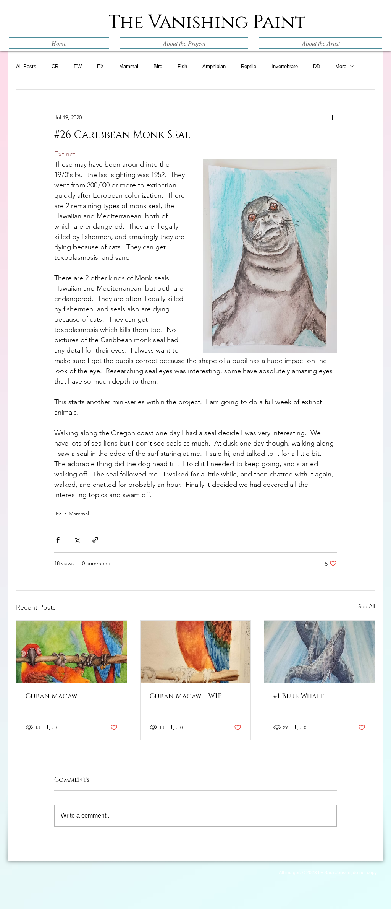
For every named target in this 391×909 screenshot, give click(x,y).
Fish (182, 66)
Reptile (248, 66)
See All (366, 606)
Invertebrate (284, 66)
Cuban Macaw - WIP (186, 696)
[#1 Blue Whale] (319, 652)
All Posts (26, 66)
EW (78, 66)
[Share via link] (95, 539)
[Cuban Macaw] (71, 652)
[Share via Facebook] (57, 539)
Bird (157, 66)
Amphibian (214, 66)
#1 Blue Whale (298, 696)
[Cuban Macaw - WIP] (196, 652)
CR (55, 66)
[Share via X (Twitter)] (76, 539)
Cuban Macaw (52, 696)
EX (100, 66)
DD (316, 66)
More (340, 66)
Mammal (128, 66)
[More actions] (332, 117)
